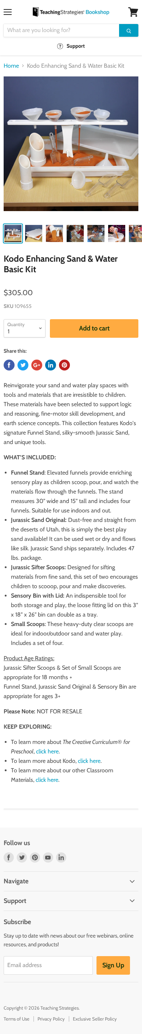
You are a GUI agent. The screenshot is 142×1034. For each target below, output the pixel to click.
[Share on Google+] (36, 365)
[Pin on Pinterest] (64, 365)
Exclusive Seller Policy (95, 1019)
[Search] (128, 30)
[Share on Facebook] (9, 365)
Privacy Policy (51, 1019)
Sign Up (113, 965)
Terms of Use (16, 1019)
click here (47, 751)
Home (11, 66)
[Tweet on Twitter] (22, 365)
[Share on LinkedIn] (50, 365)
